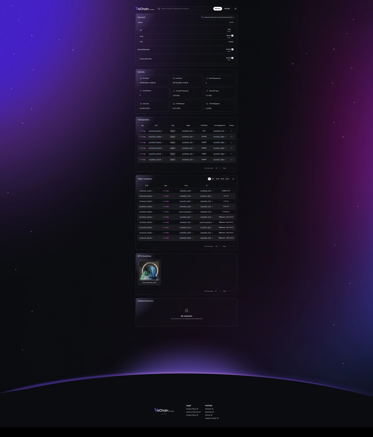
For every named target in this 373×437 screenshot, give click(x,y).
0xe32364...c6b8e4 (155, 137)
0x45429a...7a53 (185, 206)
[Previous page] (229, 168)
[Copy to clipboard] (233, 17)
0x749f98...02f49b (155, 148)
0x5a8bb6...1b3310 (155, 159)
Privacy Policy (191, 409)
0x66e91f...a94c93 (155, 154)
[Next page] (233, 168)
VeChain (208, 409)
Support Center (211, 418)
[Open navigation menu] (235, 9)
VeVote (207, 415)
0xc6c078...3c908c (145, 233)
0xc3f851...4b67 (185, 217)
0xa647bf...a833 (205, 196)
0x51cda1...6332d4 (146, 201)
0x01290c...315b (185, 191)
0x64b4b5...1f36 (187, 131)
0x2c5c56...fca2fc (146, 191)
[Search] (159, 9)
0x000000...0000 (185, 233)
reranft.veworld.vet (185, 212)
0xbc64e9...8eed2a (155, 131)
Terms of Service (192, 412)
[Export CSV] (233, 179)
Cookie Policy (191, 415)
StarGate (208, 412)
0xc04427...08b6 (218, 137)
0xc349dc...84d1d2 (155, 142)
